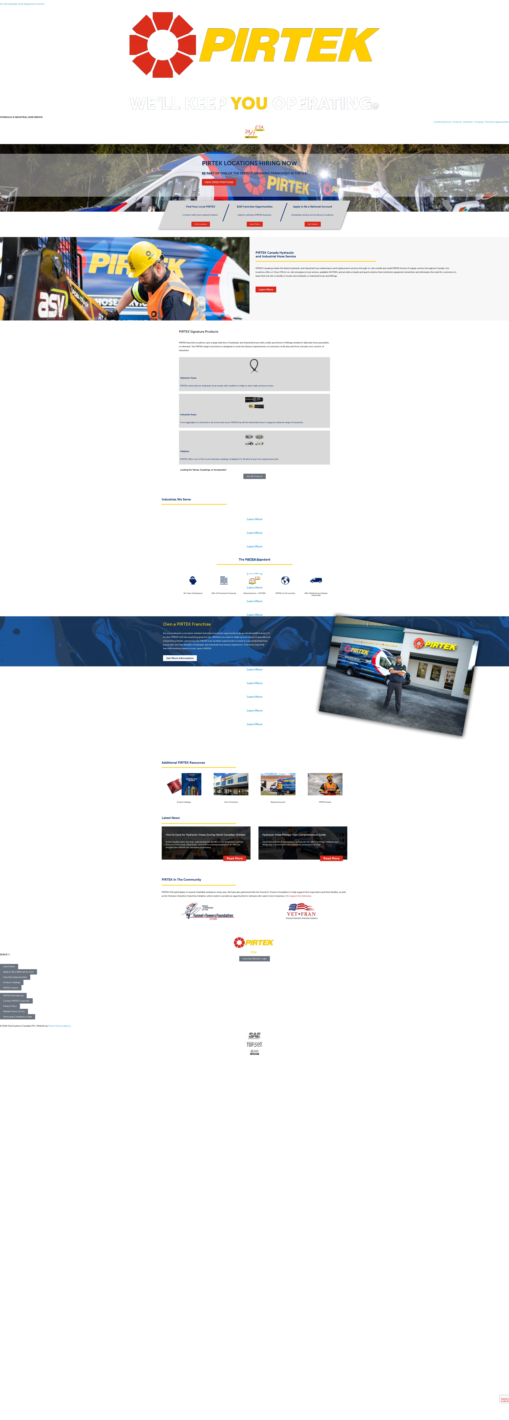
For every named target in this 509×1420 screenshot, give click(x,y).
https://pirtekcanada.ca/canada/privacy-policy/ (26, 1146)
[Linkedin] (6, 954)
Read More (235, 858)
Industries (468, 122)
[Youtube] (4, 954)
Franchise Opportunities (497, 122)
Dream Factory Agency (59, 1026)
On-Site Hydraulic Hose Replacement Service (22, 4)
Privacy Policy (53, 1276)
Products (457, 122)
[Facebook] (1, 954)
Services (447, 122)
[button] (448, 122)
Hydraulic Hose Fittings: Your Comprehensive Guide (294, 834)
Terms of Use (36, 1276)
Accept (14, 1297)
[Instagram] (9, 954)
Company (479, 122)
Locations (438, 122)
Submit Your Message (45, 1154)
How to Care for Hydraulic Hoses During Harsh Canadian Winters (205, 834)
